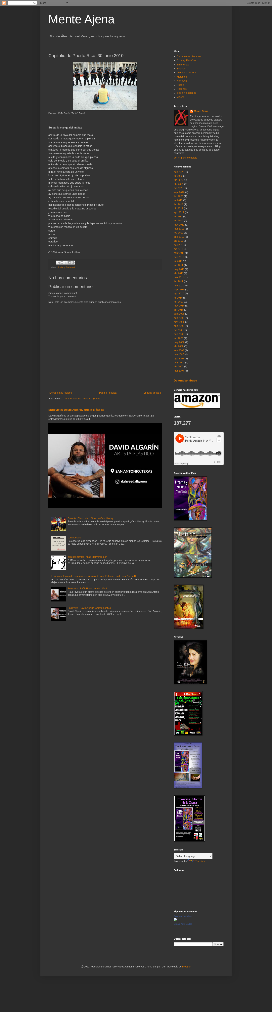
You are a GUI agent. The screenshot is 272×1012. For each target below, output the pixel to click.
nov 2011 (179, 245)
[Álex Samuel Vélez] (175, 920)
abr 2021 (179, 184)
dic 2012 (178, 208)
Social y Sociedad (66, 267)
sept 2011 (179, 253)
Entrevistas (183, 64)
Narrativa (182, 80)
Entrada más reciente (60, 392)
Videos (180, 97)
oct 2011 (178, 249)
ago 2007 (179, 358)
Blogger (186, 966)
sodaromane (74, 537)
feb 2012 (178, 232)
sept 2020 (179, 192)
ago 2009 (179, 318)
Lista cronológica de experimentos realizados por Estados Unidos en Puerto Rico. (95, 576)
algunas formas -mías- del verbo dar (87, 557)
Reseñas (182, 89)
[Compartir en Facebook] (69, 263)
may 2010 (179, 305)
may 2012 (179, 224)
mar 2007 (179, 370)
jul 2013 (178, 200)
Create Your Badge (183, 924)
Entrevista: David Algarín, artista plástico (76, 409)
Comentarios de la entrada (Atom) (82, 398)
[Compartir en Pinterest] (73, 263)
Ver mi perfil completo (185, 157)
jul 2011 (178, 261)
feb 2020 (178, 196)
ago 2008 (179, 334)
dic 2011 (178, 240)
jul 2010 (178, 297)
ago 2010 (179, 293)
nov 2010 (179, 285)
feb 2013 (178, 204)
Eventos (181, 68)
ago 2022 (179, 172)
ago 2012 (179, 212)
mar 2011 (179, 277)
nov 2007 (179, 354)
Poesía (180, 85)
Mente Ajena (81, 19)
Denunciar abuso (185, 380)
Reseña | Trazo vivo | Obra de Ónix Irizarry (90, 518)
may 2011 (179, 269)
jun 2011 (178, 265)
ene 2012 (179, 236)
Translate (200, 861)
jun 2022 (178, 180)
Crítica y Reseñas (186, 60)
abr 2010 (179, 309)
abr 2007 (179, 366)
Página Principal (108, 392)
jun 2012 (178, 220)
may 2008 (179, 342)
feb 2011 (178, 281)
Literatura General (187, 72)
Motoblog (182, 76)
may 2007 (179, 362)
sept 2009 (179, 313)
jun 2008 (178, 338)
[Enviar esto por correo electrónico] (58, 263)
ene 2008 (179, 350)
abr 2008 (179, 346)
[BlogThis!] (62, 263)
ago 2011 (179, 257)
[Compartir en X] (66, 263)
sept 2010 (179, 289)
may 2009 (179, 322)
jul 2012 (178, 216)
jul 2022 (178, 176)
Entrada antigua (152, 392)
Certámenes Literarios (189, 56)
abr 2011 (178, 273)
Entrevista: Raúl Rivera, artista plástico (88, 588)
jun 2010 (178, 301)
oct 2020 (178, 188)
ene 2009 (179, 326)
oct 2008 (178, 330)
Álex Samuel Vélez (183, 916)
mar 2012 (179, 228)
